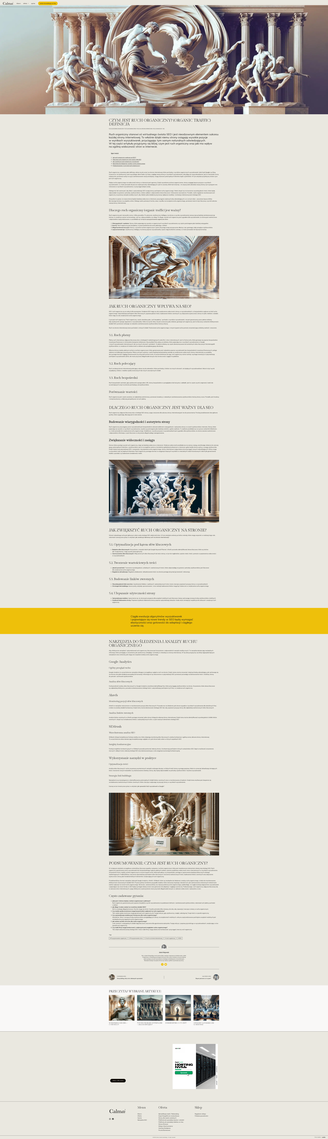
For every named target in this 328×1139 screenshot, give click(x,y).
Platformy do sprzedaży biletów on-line (170, 1122)
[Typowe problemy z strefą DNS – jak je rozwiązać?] (150, 1008)
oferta (25, 3)
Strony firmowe (163, 1124)
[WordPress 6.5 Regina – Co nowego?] (122, 1008)
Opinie (140, 1118)
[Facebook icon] (162, 964)
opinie (33, 3)
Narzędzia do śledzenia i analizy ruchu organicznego (129, 163)
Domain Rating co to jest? (176, 1023)
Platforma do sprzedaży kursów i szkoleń (171, 1120)
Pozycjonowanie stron (130, 128)
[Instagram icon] (165, 964)
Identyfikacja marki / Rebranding (168, 1114)
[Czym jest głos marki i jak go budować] (206, 1008)
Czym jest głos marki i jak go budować (203, 1024)
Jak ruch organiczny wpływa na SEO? (124, 157)
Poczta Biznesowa (164, 1130)
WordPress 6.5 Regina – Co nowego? (118, 1024)
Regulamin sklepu (200, 1114)
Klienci (140, 1114)
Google (207, 172)
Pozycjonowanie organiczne (116, 128)
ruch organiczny (157, 128)
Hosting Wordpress (164, 1128)
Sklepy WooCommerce (165, 1126)
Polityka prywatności (201, 1116)
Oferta (140, 1116)
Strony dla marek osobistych (167, 1118)
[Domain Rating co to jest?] (178, 1008)
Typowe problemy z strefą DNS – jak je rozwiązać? (149, 1024)
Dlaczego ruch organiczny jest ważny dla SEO (127, 159)
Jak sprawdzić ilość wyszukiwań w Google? (150, 786)
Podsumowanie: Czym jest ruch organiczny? (126, 166)
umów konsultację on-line (48, 3)
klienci (19, 3)
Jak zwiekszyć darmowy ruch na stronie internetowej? (152, 537)
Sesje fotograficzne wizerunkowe (168, 1116)
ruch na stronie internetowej (144, 128)
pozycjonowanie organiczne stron (157, 219)
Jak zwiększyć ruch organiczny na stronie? (126, 161)
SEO (164, 128)
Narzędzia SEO (142, 1120)
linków (144, 584)
